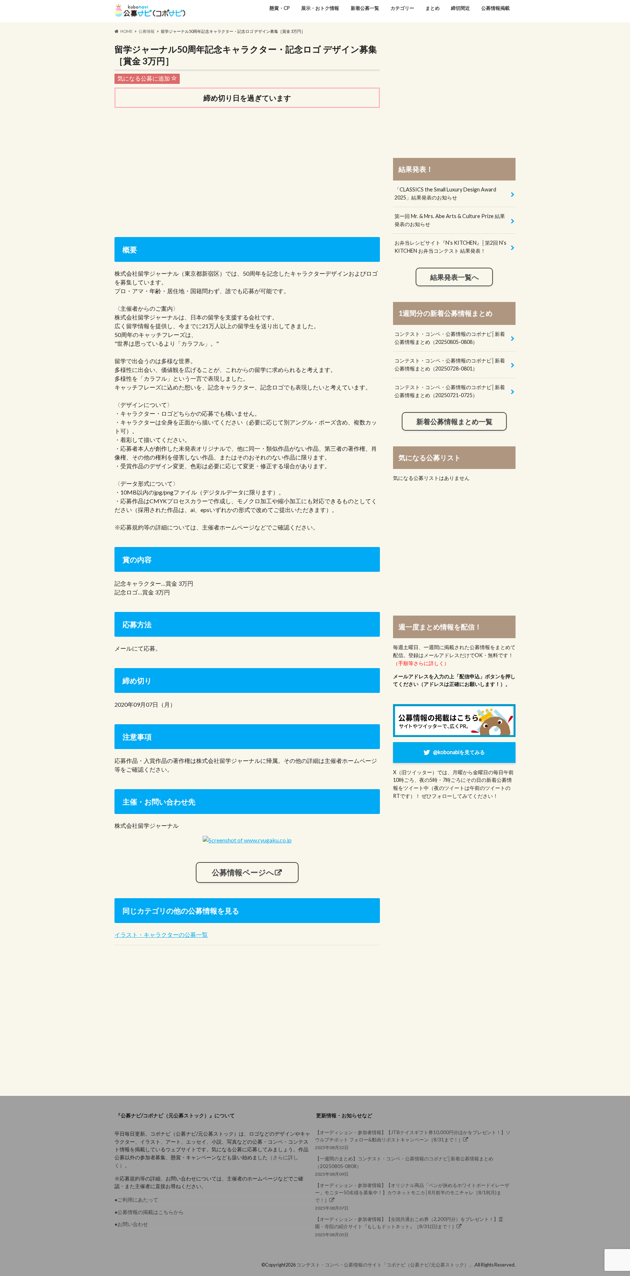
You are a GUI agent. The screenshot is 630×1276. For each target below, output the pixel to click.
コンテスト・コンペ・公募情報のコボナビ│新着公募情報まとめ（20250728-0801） (449, 364)
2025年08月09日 (404, 1166)
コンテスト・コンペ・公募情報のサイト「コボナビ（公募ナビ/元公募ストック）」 (385, 1265)
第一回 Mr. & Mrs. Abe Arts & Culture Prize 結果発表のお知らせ (449, 220)
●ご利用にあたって (136, 1200)
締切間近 (460, 8)
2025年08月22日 (412, 1139)
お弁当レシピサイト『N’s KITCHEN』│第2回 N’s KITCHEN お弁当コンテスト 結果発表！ (450, 247)
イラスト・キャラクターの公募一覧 (161, 934)
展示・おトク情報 (320, 8)
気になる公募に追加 (144, 78)
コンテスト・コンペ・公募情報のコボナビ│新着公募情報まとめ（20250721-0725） (449, 391)
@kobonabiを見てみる (459, 752)
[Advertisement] (247, 171)
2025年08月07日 (412, 1196)
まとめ (432, 8)
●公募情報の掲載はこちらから (149, 1212)
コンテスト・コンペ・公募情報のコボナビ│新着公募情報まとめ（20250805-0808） (449, 338)
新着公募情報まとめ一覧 (454, 422)
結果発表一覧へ (454, 277)
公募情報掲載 (495, 8)
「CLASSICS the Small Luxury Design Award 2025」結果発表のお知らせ (445, 193)
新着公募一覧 (365, 8)
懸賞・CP (279, 8)
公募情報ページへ (243, 872)
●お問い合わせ (131, 1224)
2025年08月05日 (409, 1226)
